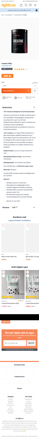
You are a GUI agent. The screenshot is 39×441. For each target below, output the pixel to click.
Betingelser (29, 403)
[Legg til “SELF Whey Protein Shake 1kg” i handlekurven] (4, 229)
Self (9, 66)
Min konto (28, 407)
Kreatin (25, 15)
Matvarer (10, 409)
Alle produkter (8, 15)
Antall (3, 82)
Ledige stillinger (28, 409)
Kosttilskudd (10, 411)
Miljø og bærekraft (28, 411)
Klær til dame (10, 405)
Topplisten (10, 401)
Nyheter (10, 403)
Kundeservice (28, 399)
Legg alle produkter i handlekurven (19, 220)
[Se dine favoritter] (30, 5)
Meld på (31, 343)
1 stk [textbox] (4, 86)
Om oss (28, 401)
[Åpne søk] (26, 5)
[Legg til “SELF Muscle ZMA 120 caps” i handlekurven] (28, 229)
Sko (11, 407)
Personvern (29, 413)
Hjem (3, 15)
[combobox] (20, 86)
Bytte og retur (28, 405)
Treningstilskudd (18, 15)
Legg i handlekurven (8, 90)
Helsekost (10, 413)
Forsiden (10, 399)
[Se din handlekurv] (21, 5)
